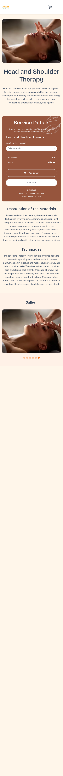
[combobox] (31, 148)
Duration (16, 143)
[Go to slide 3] (30, 358)
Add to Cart (34, 173)
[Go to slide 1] (24, 358)
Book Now (31, 182)
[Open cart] (50, 7)
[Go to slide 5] (36, 358)
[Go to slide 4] (33, 358)
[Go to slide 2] (27, 358)
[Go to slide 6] (39, 358)
